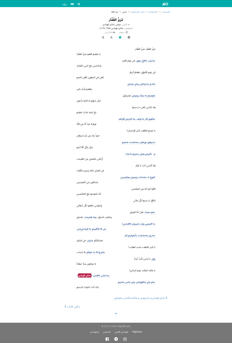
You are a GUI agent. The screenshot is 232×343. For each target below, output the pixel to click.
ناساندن (107, 332)
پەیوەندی (94, 332)
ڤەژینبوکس (166, 11)
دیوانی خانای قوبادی (138, 11)
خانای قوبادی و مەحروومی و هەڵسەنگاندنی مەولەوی (140, 298)
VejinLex (137, 332)
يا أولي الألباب (73, 307)
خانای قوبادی (153, 11)
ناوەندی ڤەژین (121, 332)
